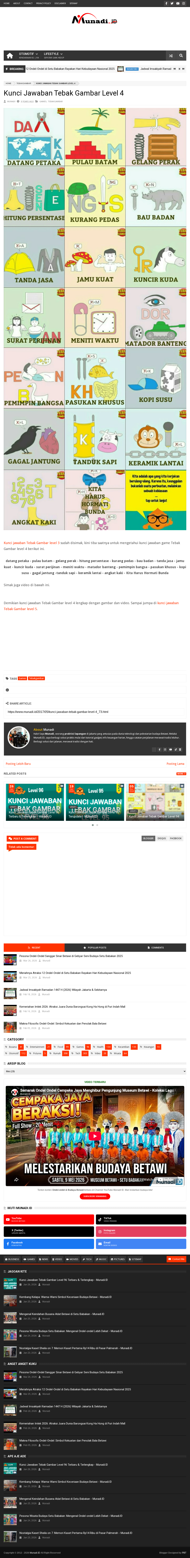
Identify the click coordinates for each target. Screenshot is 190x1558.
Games (43, 101)
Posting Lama (175, 764)
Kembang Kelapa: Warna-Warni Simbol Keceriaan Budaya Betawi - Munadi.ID (65, 1297)
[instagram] (165, 749)
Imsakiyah (90, 69)
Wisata (117, 1053)
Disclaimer (60, 3)
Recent (36, 947)
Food (60, 1047)
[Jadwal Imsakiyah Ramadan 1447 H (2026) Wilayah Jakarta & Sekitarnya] (79, 69)
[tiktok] (175, 749)
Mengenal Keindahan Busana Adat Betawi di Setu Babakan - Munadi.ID (61, 1314)
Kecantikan (123, 1047)
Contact (28, 3)
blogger (148, 838)
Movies (74, 1259)
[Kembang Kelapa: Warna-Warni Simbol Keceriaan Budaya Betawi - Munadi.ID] (10, 1300)
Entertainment (37, 1047)
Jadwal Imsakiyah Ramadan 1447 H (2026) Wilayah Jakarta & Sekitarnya (142, 68)
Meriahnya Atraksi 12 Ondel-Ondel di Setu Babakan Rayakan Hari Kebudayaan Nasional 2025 (75, 973)
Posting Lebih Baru (18, 764)
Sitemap (136, 1259)
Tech (77, 1053)
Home (7, 3)
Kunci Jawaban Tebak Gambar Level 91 (84, 816)
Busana (13, 1047)
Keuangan (149, 1047)
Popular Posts (97, 947)
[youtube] (170, 749)
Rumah (57, 1053)
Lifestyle (54, 55)
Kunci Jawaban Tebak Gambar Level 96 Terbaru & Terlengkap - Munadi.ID (63, 1280)
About (16, 3)
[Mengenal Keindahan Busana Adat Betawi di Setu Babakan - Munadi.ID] (10, 1317)
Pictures (37, 1053)
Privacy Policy (43, 3)
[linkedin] (180, 749)
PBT (184, 1553)
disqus (162, 838)
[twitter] (154, 749)
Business (13, 1259)
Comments (157, 947)
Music (103, 1259)
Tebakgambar (24, 83)
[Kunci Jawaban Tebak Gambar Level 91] (85, 802)
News (45, 1259)
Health (100, 1047)
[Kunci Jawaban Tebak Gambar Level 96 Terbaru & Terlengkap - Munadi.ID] (145, 802)
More (180, 774)
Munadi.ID (35, 1553)
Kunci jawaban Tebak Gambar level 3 (32, 543)
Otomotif (29, 55)
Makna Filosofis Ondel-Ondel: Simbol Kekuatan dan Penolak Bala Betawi (62, 1023)
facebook (175, 838)
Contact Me (178, 1259)
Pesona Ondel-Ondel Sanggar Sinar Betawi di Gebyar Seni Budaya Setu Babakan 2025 (71, 956)
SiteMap (73, 3)
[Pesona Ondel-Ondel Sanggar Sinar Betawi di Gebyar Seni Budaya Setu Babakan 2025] (10, 959)
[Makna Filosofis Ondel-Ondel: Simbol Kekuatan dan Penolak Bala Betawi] (10, 1027)
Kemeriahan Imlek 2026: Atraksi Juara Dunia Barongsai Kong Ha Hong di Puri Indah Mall (72, 1006)
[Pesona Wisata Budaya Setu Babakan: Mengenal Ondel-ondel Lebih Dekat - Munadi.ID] (10, 1334)
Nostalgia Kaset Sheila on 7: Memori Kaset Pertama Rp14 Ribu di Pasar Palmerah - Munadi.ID (75, 1348)
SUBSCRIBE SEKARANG (95, 1196)
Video (98, 1053)
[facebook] (159, 749)
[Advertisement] (95, 38)
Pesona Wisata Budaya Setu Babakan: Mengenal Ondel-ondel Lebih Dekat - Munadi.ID (70, 1331)
